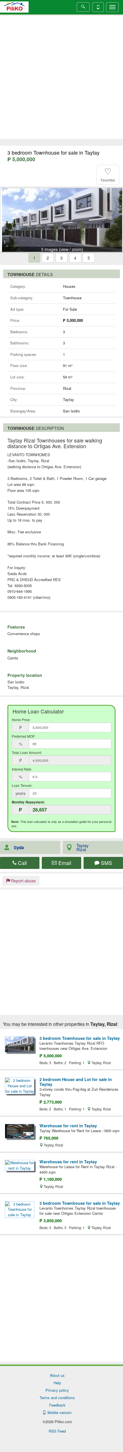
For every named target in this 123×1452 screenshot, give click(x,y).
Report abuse (23, 880)
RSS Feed (57, 1431)
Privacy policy (57, 1390)
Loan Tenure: (22, 785)
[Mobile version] (98, 7)
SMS (106, 862)
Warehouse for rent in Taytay (68, 1125)
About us (57, 1375)
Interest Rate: (22, 769)
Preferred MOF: (23, 736)
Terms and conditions (57, 1397)
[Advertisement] (61, 77)
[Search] (83, 7)
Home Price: (21, 719)
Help (57, 1382)
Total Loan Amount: (27, 752)
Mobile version (58, 1412)
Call (22, 862)
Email (64, 862)
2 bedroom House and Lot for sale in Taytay (75, 1081)
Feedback (57, 1405)
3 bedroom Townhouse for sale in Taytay (79, 1038)
